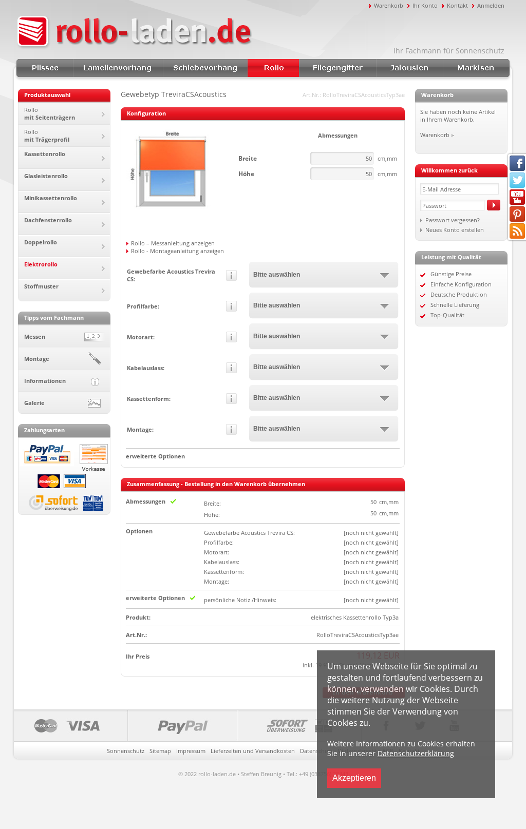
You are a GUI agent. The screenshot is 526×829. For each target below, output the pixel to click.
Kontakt (457, 5)
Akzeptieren (354, 778)
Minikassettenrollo (50, 198)
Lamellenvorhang (118, 68)
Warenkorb (388, 5)
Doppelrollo (40, 242)
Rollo (273, 68)
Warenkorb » (437, 135)
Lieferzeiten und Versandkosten (253, 751)
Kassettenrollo (44, 154)
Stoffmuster (41, 286)
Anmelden (490, 5)
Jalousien (409, 68)
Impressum (190, 751)
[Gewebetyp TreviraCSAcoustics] (172, 216)
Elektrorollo (41, 264)
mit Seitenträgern (49, 113)
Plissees (44, 68)
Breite (247, 158)
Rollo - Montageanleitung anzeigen (177, 251)
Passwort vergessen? (452, 220)
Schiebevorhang (205, 68)
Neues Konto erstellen (454, 230)
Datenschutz (316, 751)
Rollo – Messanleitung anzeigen (173, 243)
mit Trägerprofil (46, 135)
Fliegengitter (337, 68)
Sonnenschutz (125, 751)
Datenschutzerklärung (416, 753)
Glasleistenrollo (46, 176)
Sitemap (160, 751)
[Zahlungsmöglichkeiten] (188, 725)
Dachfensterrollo (48, 220)
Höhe (246, 173)
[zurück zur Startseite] (191, 32)
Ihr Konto (425, 5)
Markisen (476, 68)
